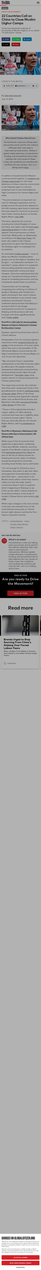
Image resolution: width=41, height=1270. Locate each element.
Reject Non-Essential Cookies (20, 1263)
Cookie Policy (20, 1267)
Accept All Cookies (20, 1257)
